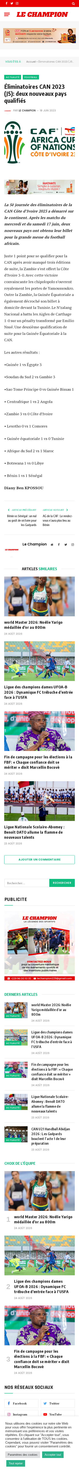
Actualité (12, 77)
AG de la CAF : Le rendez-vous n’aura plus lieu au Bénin (58, 520)
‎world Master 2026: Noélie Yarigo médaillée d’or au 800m (33, 625)
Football (30, 77)
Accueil (31, 61)
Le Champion (27, 110)
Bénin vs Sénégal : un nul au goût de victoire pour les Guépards (21, 520)
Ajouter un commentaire (40, 860)
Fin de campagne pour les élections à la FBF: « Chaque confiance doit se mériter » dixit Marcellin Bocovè (38, 762)
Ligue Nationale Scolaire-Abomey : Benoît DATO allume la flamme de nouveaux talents (34, 832)
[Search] (73, 3)
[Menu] (7, 14)
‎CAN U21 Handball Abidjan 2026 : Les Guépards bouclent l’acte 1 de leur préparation (50, 1136)
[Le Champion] (42, 14)
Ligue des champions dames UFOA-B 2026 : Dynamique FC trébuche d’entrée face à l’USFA (38, 692)
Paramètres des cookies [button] (22, 1454)
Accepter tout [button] (53, 1454)
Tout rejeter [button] (16, 1463)
